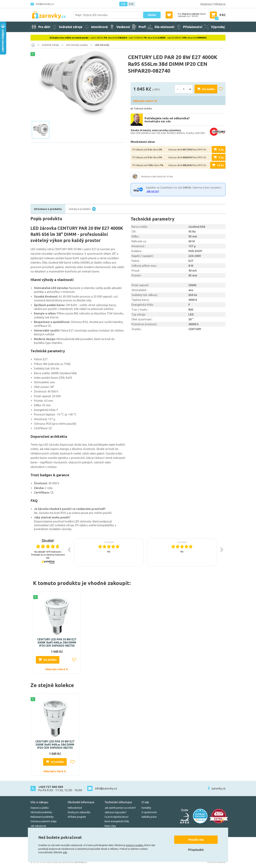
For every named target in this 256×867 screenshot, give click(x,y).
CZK (123, 4)
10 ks (220, 165)
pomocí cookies (134, 845)
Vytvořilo (216, 862)
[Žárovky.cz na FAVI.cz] (218, 816)
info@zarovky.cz (45, 4)
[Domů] (33, 45)
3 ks (221, 149)
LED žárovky (102, 45)
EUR (131, 4)
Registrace (206, 4)
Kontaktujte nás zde (158, 121)
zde (65, 852)
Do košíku (208, 89)
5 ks (221, 157)
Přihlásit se (220, 4)
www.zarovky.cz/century (166, 130)
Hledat (152, 15)
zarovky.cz (218, 788)
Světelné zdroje (50, 45)
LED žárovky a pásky (77, 45)
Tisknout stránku (143, 108)
